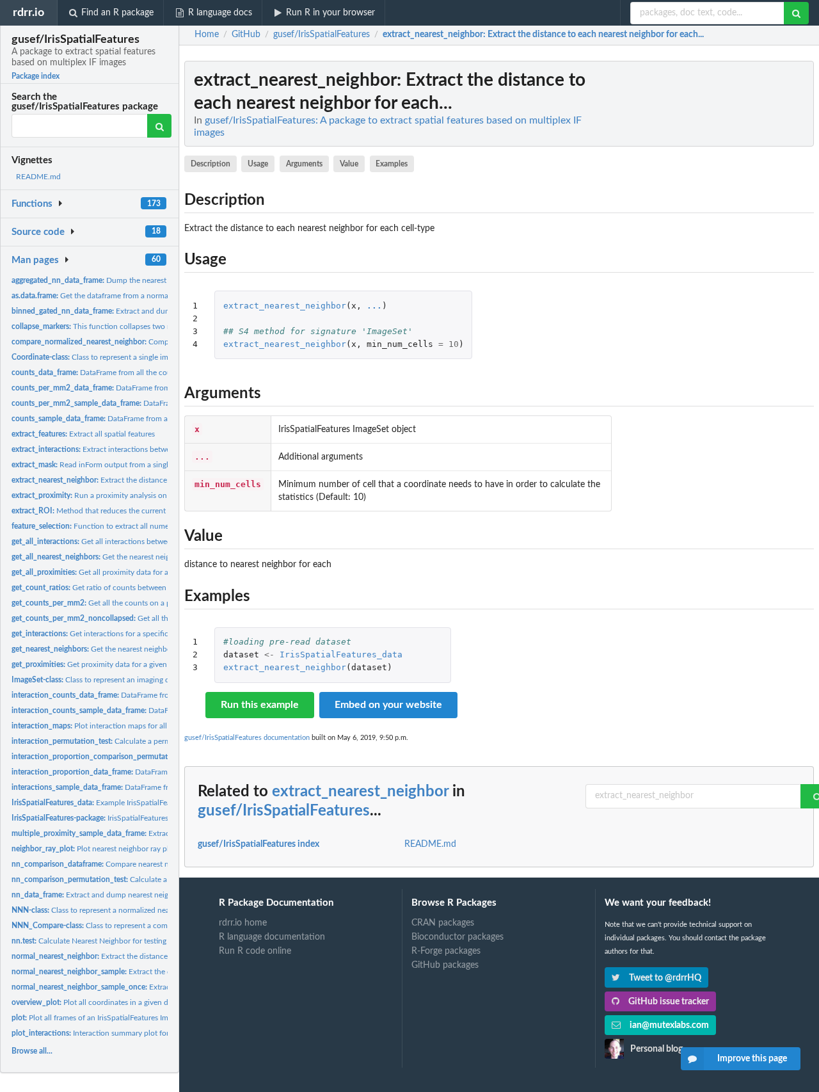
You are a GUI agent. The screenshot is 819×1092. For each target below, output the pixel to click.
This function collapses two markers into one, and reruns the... (147, 326)
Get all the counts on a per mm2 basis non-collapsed (163, 618)
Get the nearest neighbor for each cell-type (129, 557)
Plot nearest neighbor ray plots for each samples (124, 849)
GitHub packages (445, 965)
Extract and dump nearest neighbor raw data (138, 311)
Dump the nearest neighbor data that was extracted (145, 280)
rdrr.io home (243, 923)
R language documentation (272, 937)
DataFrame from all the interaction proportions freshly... (167, 772)
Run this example (260, 705)
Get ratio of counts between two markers (110, 587)
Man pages (35, 260)
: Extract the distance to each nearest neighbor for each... (543, 34)
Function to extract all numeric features (109, 526)
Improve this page (752, 1058)
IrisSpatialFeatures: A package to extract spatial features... (155, 818)
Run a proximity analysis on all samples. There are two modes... (148, 495)
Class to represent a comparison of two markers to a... (138, 925)
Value (349, 164)
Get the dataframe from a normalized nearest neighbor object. (139, 296)
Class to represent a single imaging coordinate (118, 357)
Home (207, 34)
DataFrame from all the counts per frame (114, 372)
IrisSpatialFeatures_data (341, 654)
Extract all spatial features (83, 434)
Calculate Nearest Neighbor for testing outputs (103, 941)
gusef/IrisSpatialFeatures (284, 811)
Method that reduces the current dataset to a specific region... (137, 511)
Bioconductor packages (457, 937)
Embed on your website (388, 705)
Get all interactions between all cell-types (115, 541)
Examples (392, 164)
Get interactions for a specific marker (102, 634)
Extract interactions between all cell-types (117, 449)
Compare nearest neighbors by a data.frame (131, 864)
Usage (258, 164)
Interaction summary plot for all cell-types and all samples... (141, 1033)
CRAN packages (442, 923)
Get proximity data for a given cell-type (105, 664)
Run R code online (255, 951)
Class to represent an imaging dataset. (101, 680)
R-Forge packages (446, 951)
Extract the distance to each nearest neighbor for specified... (157, 956)
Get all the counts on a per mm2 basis (113, 603)
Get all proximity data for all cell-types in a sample (129, 572)
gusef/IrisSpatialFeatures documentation (247, 737)
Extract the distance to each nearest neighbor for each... (149, 480)
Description (210, 164)
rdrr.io (28, 12)
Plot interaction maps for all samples (104, 726)
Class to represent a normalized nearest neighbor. (114, 910)
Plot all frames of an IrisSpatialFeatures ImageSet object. (114, 1018)
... (374, 305)
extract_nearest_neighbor (284, 305)
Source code (38, 232)
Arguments (304, 164)
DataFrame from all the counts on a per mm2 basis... (151, 388)
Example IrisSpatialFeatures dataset (113, 803)
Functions (32, 204)
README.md (38, 177)
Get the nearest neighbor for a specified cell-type (133, 649)
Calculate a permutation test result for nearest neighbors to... (164, 741)
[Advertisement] (718, 253)
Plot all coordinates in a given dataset (100, 1002)
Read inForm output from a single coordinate (111, 465)
